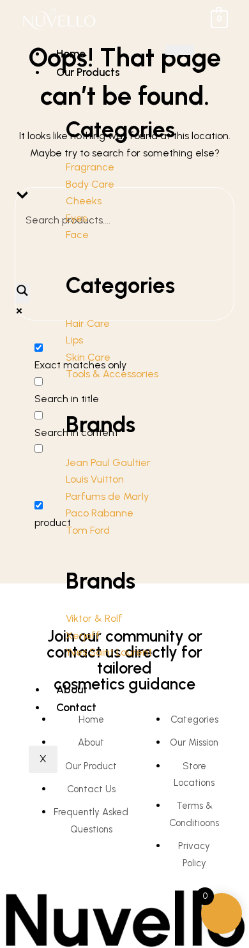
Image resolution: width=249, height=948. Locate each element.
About (71, 689)
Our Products (88, 72)
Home (71, 53)
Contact (76, 707)
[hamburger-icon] (179, 50)
